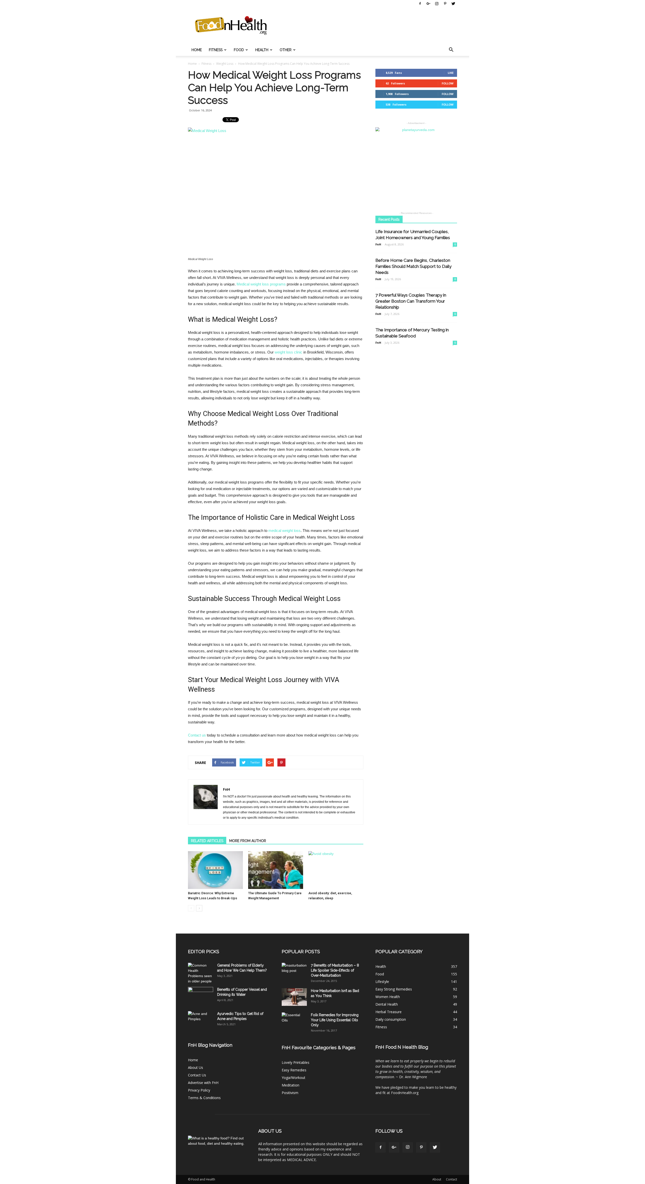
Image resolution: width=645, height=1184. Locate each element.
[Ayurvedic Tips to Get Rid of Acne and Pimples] (200, 1020)
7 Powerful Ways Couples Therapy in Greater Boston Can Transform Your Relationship (410, 301)
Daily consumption (390, 1019)
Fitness (215, 50)
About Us (195, 1067)
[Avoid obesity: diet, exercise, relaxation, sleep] (335, 870)
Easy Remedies (294, 1070)
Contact (451, 1179)
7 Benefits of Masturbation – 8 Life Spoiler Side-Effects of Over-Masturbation (335, 970)
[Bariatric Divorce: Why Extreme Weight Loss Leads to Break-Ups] (215, 870)
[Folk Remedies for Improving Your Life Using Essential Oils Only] (294, 1021)
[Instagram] (436, 3)
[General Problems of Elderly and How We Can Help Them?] (200, 973)
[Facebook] (420, 3)
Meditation (290, 1085)
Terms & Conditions (204, 1097)
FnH (226, 789)
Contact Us (197, 1075)
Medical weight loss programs (261, 284)
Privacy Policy (199, 1090)
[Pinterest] (445, 3)
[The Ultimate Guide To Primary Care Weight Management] (275, 870)
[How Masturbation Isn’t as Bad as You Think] (294, 997)
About (436, 1179)
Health (261, 50)
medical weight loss (284, 530)
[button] (451, 50)
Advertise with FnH (203, 1082)
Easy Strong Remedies (393, 989)
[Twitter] (453, 3)
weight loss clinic (288, 352)
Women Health (387, 996)
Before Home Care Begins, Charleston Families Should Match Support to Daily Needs (413, 266)
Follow (448, 83)
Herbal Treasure (388, 1011)
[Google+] (428, 3)
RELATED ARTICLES (207, 841)
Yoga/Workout (293, 1077)
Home (196, 50)
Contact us (197, 735)
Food (239, 50)
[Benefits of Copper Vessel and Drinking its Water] (200, 996)
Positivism (290, 1092)
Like (451, 73)
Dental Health (386, 1004)
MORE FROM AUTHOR (247, 841)
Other (286, 50)
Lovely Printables (295, 1062)
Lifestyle (382, 981)
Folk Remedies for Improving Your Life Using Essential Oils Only (335, 1020)
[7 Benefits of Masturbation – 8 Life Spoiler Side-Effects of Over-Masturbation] (294, 971)
